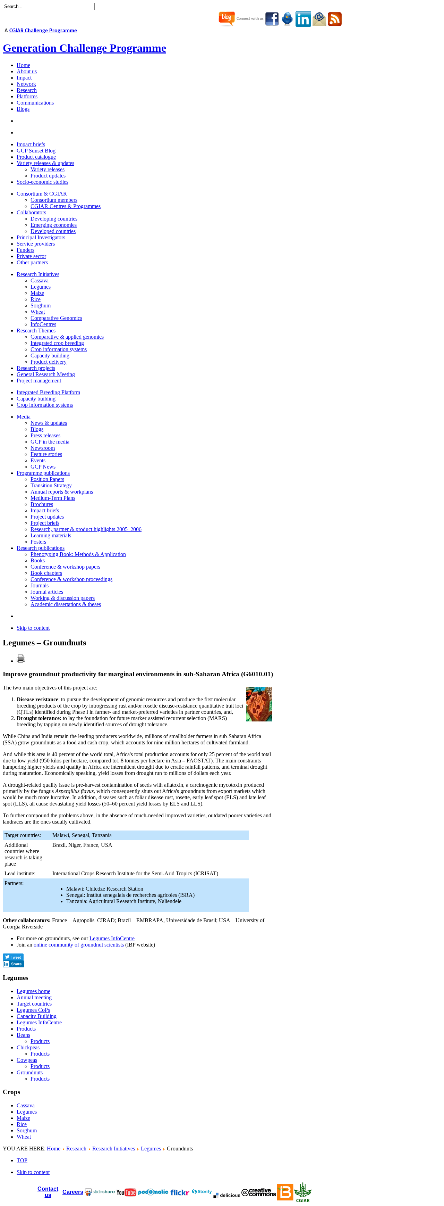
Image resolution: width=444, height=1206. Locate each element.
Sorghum (27, 1130)
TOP (22, 1160)
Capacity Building (37, 1016)
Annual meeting (34, 997)
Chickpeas (28, 1047)
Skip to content (33, 628)
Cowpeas (27, 1060)
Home (53, 1148)
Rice (22, 1124)
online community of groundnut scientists (79, 945)
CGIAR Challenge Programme (43, 31)
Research (76, 1148)
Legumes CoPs (33, 1010)
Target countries (34, 1004)
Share (16, 963)
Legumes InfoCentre (112, 938)
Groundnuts (30, 1072)
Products (26, 1029)
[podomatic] (153, 1192)
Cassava (26, 1105)
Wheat (24, 1137)
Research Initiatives (113, 1148)
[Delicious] (227, 1195)
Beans (23, 1035)
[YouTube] (99, 1194)
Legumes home (33, 991)
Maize (23, 1118)
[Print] (21, 661)
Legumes (27, 1112)
